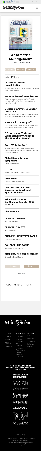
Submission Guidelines (20, 340)
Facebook (30, 339)
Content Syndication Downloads (20, 354)
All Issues (20, 70)
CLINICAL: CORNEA (15, 218)
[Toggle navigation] (37, 8)
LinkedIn (30, 346)
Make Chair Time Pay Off (18, 122)
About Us (8, 337)
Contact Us (8, 346)
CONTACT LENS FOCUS (17, 245)
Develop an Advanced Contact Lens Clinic (21, 110)
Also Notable (12, 211)
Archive (7, 339)
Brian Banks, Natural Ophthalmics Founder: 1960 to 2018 (19, 202)
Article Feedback (8, 343)
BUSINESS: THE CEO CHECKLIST (21, 254)
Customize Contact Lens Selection (15, 83)
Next (30, 70)
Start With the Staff (16, 145)
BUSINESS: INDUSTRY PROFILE (21, 236)
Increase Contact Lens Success (21, 96)
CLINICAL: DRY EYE (15, 227)
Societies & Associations (20, 349)
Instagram (30, 344)
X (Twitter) (31, 341)
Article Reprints (19, 344)
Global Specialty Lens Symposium (16, 159)
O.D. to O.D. (11, 169)
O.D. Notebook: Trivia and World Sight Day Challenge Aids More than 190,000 (19, 136)
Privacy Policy (20, 434)
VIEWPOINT (11, 178)
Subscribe (19, 337)
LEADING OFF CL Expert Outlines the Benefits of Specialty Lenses (18, 190)
